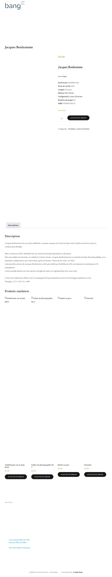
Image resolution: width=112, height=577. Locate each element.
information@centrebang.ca (19, 548)
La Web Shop (77, 572)
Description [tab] (13, 225)
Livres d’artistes (75, 96)
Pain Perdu (69, 93)
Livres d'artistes (82, 129)
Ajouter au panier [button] (16, 477)
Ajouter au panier (78, 118)
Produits (71, 129)
